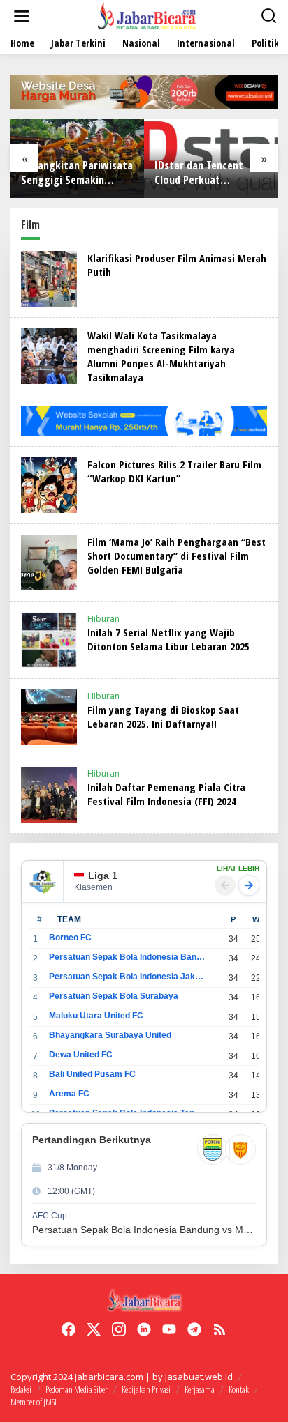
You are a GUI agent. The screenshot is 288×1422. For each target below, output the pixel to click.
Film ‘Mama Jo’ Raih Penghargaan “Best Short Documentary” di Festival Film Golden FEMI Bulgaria (176, 555)
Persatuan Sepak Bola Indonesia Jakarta (127, 976)
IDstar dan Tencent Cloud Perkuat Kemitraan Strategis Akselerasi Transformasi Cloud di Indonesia (205, 173)
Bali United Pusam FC (92, 1074)
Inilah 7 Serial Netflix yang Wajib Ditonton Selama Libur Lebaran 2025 (168, 639)
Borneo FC (70, 937)
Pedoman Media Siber (76, 1389)
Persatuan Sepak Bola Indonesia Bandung (127, 957)
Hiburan (103, 619)
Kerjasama (200, 1389)
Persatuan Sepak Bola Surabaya (113, 996)
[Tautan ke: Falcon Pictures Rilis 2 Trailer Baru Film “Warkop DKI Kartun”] (49, 484)
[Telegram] (194, 1329)
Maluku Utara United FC (96, 1015)
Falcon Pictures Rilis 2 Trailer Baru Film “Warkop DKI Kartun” (174, 471)
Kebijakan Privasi (146, 1389)
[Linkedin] (144, 1329)
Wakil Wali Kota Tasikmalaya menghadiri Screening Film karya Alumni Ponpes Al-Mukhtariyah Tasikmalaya (161, 356)
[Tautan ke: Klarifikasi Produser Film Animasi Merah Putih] (49, 277)
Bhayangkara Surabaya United (110, 1035)
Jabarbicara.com (109, 1376)
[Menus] (21, 16)
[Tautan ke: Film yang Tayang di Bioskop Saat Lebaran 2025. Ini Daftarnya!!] (49, 716)
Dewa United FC (81, 1055)
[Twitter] (94, 1329)
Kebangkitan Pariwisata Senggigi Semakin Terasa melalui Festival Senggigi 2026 (77, 173)
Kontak (239, 1389)
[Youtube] (169, 1329)
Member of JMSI (33, 1402)
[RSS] (219, 1329)
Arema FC (69, 1094)
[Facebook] (68, 1329)
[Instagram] (119, 1329)
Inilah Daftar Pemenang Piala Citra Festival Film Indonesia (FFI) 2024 (166, 794)
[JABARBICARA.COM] (147, 15)
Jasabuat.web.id (199, 1376)
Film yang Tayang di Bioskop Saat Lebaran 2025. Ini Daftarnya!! (163, 717)
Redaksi (20, 1389)
